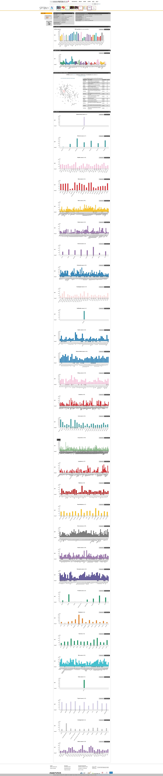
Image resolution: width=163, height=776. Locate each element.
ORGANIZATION (67, 768)
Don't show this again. (107, 774)
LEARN (89, 1)
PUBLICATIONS (67, 769)
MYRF (84, 86)
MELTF (84, 98)
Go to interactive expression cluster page (68, 78)
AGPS (84, 85)
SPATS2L (84, 93)
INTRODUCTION (67, 766)
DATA (93, 1)
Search (95, 3)
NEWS (84, 1)
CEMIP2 (84, 105)
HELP (97, 1)
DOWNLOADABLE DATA (83, 766)
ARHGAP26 (85, 89)
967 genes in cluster (82, 75)
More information (100, 774)
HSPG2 (84, 87)
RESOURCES (74, 1)
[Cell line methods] (49, 23)
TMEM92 (84, 101)
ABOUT (80, 1)
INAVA (84, 99)
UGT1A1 (84, 108)
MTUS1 (84, 103)
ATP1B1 (84, 91)
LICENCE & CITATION (82, 768)
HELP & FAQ (80, 769)
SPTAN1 (84, 81)
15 (83, 78)
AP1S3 (84, 83)
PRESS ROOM (53, 768)
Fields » (99, 3)
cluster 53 (74, 74)
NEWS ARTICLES (53, 766)
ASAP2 (84, 96)
